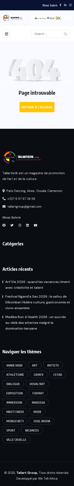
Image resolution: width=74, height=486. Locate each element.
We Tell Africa (48, 479)
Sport (10, 430)
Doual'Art (37, 384)
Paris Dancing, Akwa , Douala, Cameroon (34, 191)
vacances (32, 430)
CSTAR (57, 374)
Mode (38, 412)
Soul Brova (42, 421)
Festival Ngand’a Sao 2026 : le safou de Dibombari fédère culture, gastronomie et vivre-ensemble (37, 302)
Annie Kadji (14, 365)
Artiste (53, 365)
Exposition (14, 393)
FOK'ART (38, 393)
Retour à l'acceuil (37, 107)
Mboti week (15, 412)
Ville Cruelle (16, 439)
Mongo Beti (15, 421)
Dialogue (13, 384)
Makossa (38, 402)
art (35, 365)
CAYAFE (39, 374)
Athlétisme (15, 374)
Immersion (14, 402)
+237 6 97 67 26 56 (21, 199)
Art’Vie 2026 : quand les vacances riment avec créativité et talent (37, 285)
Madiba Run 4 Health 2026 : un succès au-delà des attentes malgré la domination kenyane (35, 323)
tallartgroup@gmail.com (24, 207)
